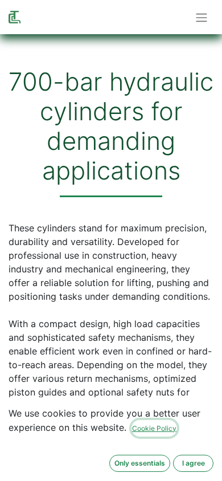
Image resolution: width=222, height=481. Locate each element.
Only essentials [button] (139, 463)
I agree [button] (193, 463)
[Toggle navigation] (201, 17)
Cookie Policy (154, 428)
